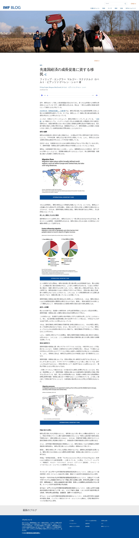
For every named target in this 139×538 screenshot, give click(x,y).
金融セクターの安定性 (75, 526)
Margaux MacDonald (55, 87)
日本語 (132, 4)
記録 (121, 8)
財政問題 (87, 526)
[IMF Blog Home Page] (11, 7)
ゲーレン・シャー (81, 87)
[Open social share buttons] (45, 74)
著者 (116, 8)
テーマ (110, 8)
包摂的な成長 (104, 520)
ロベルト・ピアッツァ (68, 87)
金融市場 (87, 523)
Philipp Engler (44, 87)
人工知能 (72, 520)
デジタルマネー (73, 523)
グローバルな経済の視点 (91, 520)
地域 (103, 8)
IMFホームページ (131, 8)
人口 (102, 523)
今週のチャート (94, 8)
